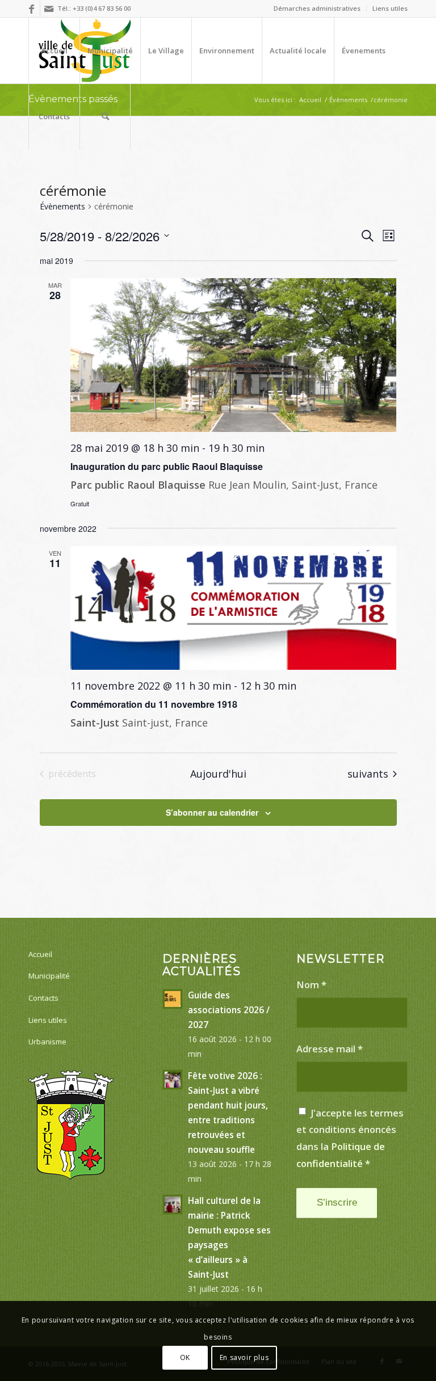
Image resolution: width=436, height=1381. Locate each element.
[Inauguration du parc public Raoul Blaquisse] (233, 355)
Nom (311, 984)
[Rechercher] (105, 116)
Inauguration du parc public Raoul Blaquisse (166, 466)
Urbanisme (47, 1041)
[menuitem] (317, 8)
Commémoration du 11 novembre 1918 (153, 704)
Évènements (62, 206)
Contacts (43, 998)
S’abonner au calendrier (212, 812)
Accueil (40, 954)
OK (185, 1357)
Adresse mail (329, 1048)
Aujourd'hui (218, 773)
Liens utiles (390, 8)
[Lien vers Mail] (48, 8)
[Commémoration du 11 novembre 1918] (233, 608)
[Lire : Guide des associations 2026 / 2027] (172, 999)
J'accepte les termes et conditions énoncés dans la (350, 1138)
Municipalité (49, 976)
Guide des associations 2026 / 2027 (229, 1009)
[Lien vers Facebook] (31, 8)
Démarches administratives (317, 8)
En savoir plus (244, 1357)
